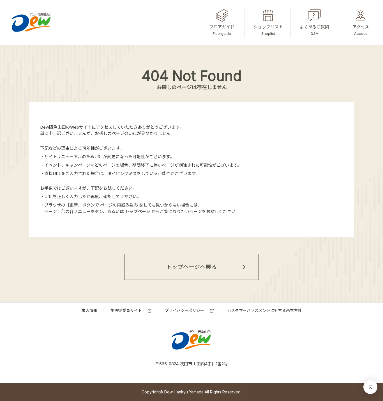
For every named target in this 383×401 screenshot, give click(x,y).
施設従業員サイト (126, 310)
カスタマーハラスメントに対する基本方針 (264, 310)
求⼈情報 (89, 310)
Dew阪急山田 (31, 22)
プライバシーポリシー (184, 310)
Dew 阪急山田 (191, 340)
